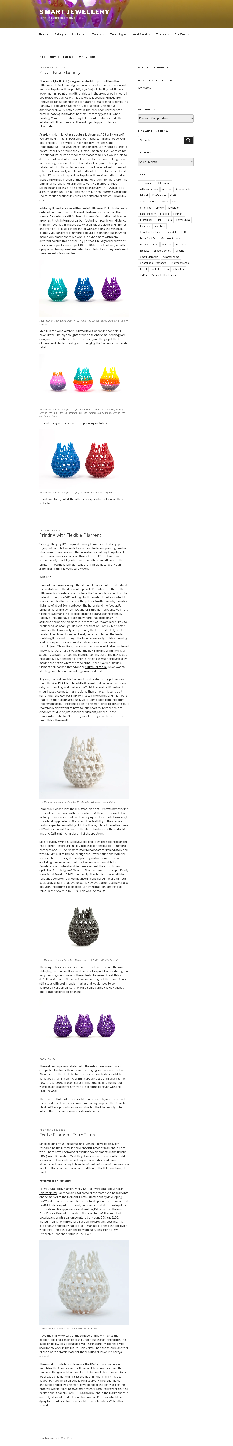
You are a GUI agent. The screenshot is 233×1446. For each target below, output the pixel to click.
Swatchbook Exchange (153, 262)
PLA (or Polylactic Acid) (54, 81)
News (42, 34)
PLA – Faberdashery (60, 72)
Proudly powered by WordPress (56, 1438)
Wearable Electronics (163, 275)
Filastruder (46, 126)
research (181, 244)
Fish (159, 219)
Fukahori (145, 226)
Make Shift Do (148, 238)
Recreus (167, 244)
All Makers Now (149, 189)
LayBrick (172, 232)
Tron (166, 269)
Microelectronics (170, 238)
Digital (164, 201)
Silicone (179, 250)
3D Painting (146, 183)
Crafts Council (148, 201)
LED (183, 232)
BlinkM (144, 195)
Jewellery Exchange (151, 232)
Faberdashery (59, 216)
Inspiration (78, 34)
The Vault (181, 34)
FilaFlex (164, 213)
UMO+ (143, 275)
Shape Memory (162, 250)
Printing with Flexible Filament (70, 535)
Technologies (118, 34)
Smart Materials (149, 256)
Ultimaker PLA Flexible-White (64, 683)
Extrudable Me (75, 1343)
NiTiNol (144, 244)
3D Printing (164, 183)
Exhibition (173, 207)
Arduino (166, 189)
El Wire (160, 207)
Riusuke (144, 250)
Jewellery (159, 226)
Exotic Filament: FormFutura (68, 1134)
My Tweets (144, 87)
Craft (173, 195)
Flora (169, 219)
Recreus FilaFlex (68, 845)
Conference (159, 195)
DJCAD (176, 201)
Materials (98, 34)
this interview (48, 1193)
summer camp (171, 256)
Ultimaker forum (96, 667)
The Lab (161, 34)
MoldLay (60, 1384)
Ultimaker (178, 269)
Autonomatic (182, 189)
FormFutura (183, 219)
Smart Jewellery (74, 12)
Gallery (59, 34)
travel (143, 269)
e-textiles (145, 207)
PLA (155, 244)
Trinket (155, 269)
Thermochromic (180, 262)
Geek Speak (140, 34)
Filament (178, 213)
